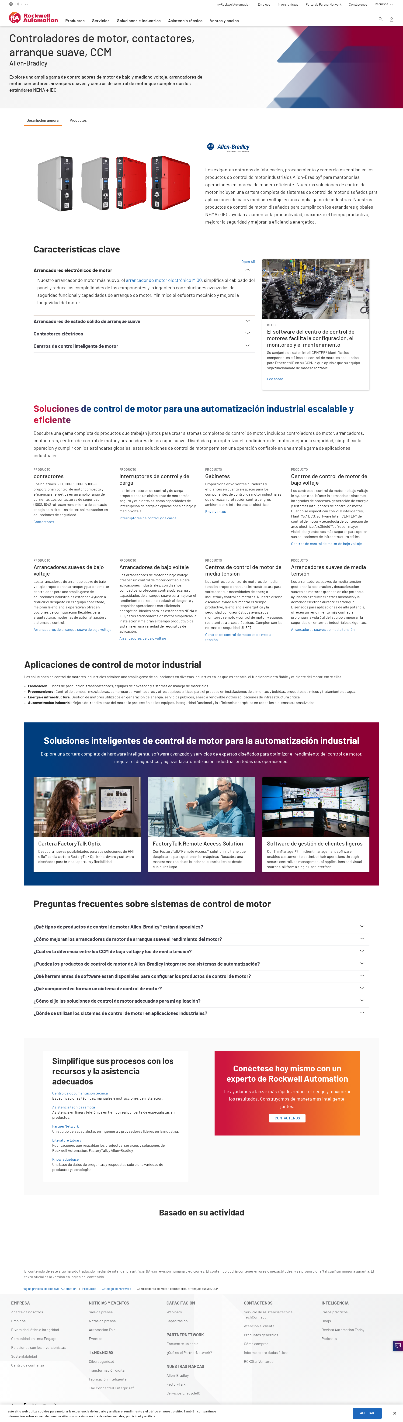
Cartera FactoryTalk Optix (54, 779)
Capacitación (177, 1321)
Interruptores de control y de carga (147, 518)
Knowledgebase (65, 1159)
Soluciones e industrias (139, 21)
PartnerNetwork (65, 1126)
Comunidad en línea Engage (33, 1339)
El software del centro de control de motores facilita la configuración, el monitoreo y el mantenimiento (306, 264)
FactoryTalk (176, 1384)
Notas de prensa (102, 1321)
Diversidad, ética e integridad (35, 1330)
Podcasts (329, 1339)
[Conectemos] (398, 1346)
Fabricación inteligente (108, 1379)
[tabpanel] (201, 688)
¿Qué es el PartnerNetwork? (189, 1353)
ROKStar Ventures (258, 1361)
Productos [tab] (78, 120)
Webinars (174, 1312)
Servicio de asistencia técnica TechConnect (268, 1314)
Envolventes (215, 512)
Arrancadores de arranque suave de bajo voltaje (72, 630)
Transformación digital (107, 1370)
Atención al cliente (259, 1326)
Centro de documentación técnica (80, 1093)
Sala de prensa (101, 1312)
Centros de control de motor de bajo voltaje (326, 544)
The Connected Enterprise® (111, 1388)
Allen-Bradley (178, 1375)
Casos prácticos (335, 1312)
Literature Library (66, 1140)
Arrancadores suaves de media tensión (323, 630)
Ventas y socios (224, 21)
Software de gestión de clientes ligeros (294, 779)
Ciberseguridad (101, 1361)
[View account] (391, 20)
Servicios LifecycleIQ (183, 1393)
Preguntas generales (261, 1335)
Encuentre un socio (182, 1344)
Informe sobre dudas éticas (266, 1353)
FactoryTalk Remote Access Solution (178, 779)
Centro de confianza (27, 1365)
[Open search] (381, 20)
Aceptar (367, 1413)
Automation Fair (102, 1330)
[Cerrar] (394, 1413)
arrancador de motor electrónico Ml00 (164, 280)
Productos (75, 21)
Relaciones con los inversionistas (38, 1348)
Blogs (326, 1321)
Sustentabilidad (24, 1356)
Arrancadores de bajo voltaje (142, 638)
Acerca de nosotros (27, 1312)
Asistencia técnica (185, 21)
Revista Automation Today (343, 1330)
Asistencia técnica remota (73, 1107)
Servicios (101, 21)
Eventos (96, 1339)
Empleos (18, 1321)
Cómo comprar (256, 1344)
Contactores (44, 522)
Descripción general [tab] (43, 120)
